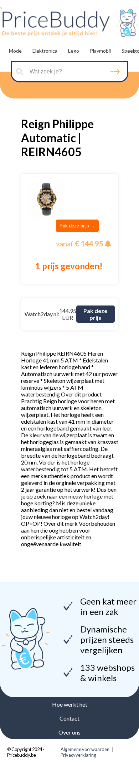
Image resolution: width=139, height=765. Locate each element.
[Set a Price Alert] (108, 243)
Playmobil (100, 51)
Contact (69, 718)
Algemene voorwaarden (85, 749)
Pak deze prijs (95, 314)
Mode (15, 51)
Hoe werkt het (69, 704)
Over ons (69, 732)
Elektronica (44, 51)
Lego (73, 51)
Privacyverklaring (78, 755)
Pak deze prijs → (77, 225)
